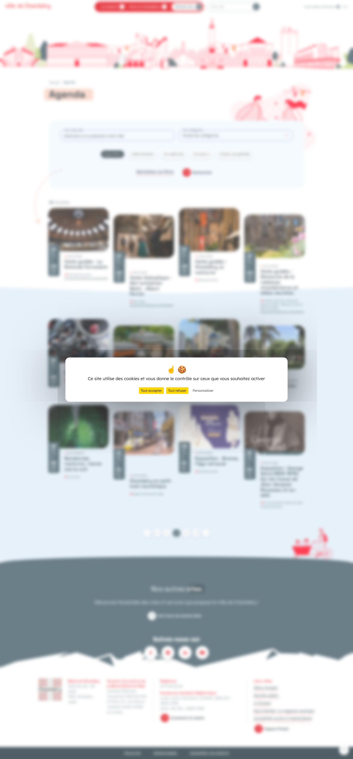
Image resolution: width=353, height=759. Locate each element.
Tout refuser (177, 390)
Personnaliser (203, 390)
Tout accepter (151, 390)
